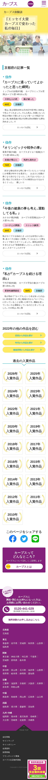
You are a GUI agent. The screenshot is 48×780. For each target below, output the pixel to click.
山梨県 (40, 670)
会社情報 (6, 737)
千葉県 (33, 656)
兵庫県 (40, 683)
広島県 (31, 696)
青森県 (6, 643)
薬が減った (29, 98)
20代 (7, 230)
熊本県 (14, 716)
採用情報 (6, 752)
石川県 (23, 670)
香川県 (14, 706)
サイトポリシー (9, 744)
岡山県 (23, 696)
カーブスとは (24, 566)
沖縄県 (31, 720)
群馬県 (14, 660)
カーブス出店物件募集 (12, 759)
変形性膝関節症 (12, 290)
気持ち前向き (30, 159)
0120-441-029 (23, 609)
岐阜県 (14, 673)
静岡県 (23, 673)
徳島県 (6, 706)
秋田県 (31, 643)
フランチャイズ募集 (11, 756)
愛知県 (31, 673)
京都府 (18, 104)
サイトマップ (8, 740)
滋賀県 (14, 683)
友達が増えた (11, 159)
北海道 (6, 633)
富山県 (14, 670)
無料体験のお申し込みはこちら (24, 619)
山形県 (40, 643)
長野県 (6, 673)
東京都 (6, 656)
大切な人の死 (11, 98)
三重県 (6, 683)
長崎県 (33, 716)
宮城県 (23, 643)
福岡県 (6, 716)
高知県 (31, 706)
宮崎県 (14, 720)
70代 (7, 164)
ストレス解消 (32, 225)
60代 (7, 104)
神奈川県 (15, 656)
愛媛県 (23, 706)
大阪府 (31, 683)
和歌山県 (15, 687)
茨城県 (6, 660)
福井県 (31, 670)
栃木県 (23, 660)
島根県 (14, 696)
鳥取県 (6, 696)
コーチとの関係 (12, 225)
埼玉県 (25, 656)
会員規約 (6, 748)
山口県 (40, 696)
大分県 (6, 720)
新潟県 (6, 670)
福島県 (6, 646)
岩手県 (14, 643)
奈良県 (6, 687)
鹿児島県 (24, 716)
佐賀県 (23, 720)
